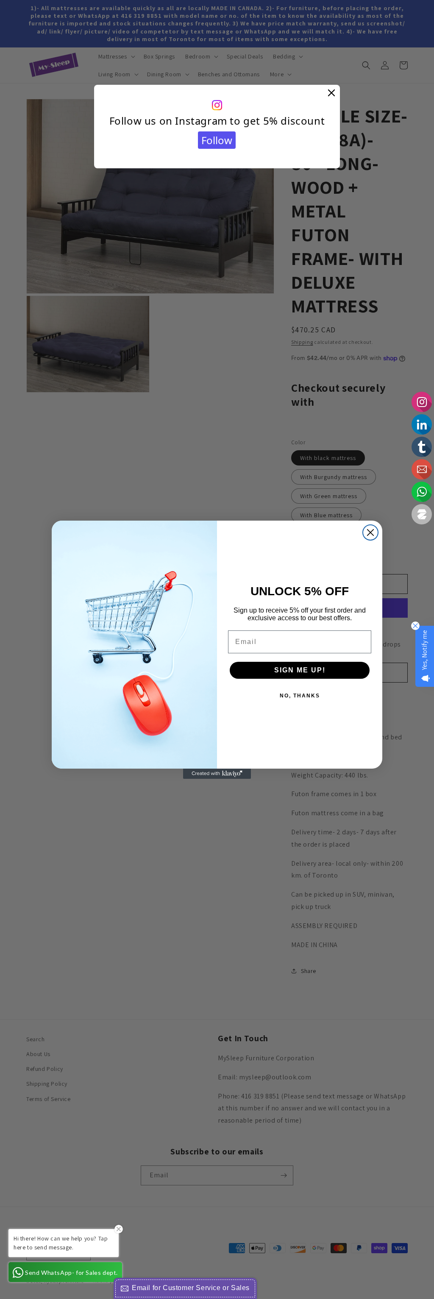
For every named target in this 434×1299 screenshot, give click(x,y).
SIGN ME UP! (300, 670)
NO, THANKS (300, 696)
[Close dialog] (370, 532)
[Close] (331, 93)
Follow (216, 140)
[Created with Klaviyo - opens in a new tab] (217, 774)
